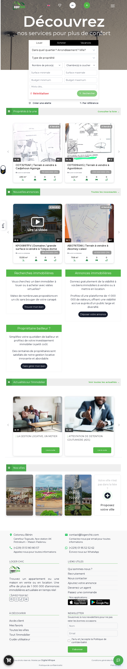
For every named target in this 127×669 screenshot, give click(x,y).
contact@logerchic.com (84, 534)
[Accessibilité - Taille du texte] (73, 5)
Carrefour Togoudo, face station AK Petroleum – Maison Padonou (32, 540)
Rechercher (89, 93)
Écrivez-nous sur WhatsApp (84, 552)
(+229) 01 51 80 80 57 (26, 547)
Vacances (86, 42)
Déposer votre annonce (93, 314)
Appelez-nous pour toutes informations (35, 552)
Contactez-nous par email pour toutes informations (89, 540)
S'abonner (77, 649)
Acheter (61, 42)
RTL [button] (3, 225)
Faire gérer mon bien (34, 366)
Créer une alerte (41, 103)
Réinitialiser (40, 93)
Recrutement (76, 573)
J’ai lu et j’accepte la (88, 641)
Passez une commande (82, 592)
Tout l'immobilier (19, 634)
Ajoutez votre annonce (82, 583)
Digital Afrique (48, 660)
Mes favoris (16, 625)
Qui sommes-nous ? (80, 569)
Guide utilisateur (19, 639)
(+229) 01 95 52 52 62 (81, 547)
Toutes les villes (19, 630)
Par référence (90, 103)
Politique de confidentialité (50, 665)
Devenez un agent (79, 587)
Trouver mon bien (34, 307)
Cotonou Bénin (23, 534)
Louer (39, 42)
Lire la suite (50, 450)
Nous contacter (77, 578)
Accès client (16, 620)
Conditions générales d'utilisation (106, 660)
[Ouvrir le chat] (118, 660)
